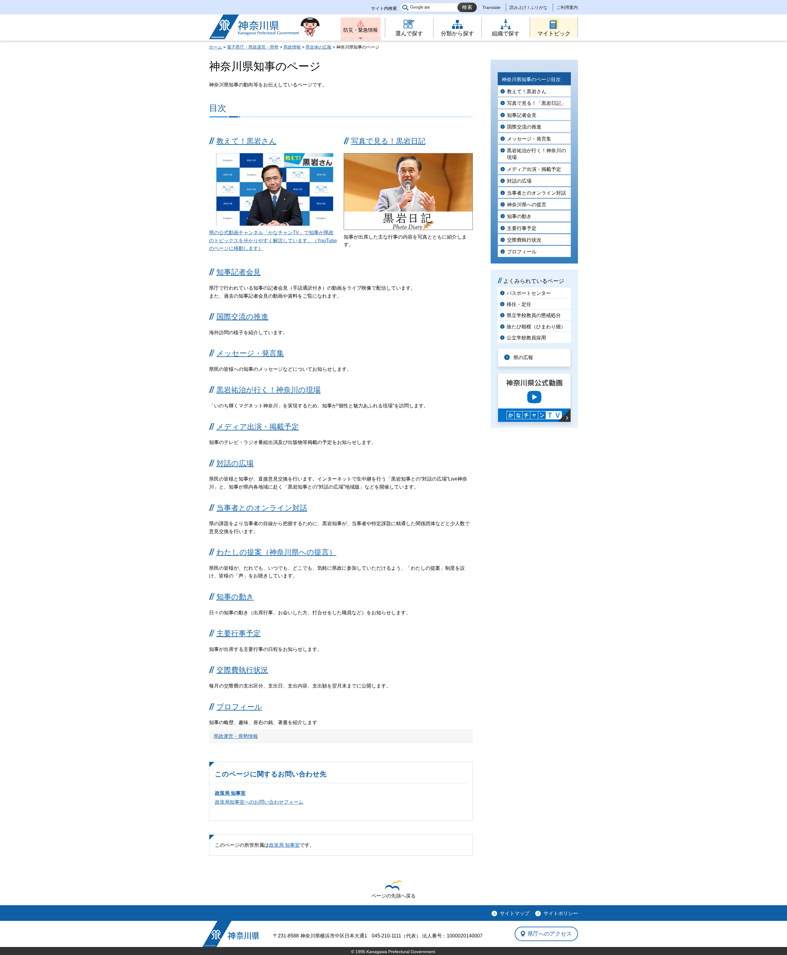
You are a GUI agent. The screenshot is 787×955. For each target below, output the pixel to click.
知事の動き (235, 596)
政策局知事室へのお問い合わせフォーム (259, 802)
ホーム (215, 47)
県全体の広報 (318, 47)
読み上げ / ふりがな (528, 7)
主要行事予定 (238, 633)
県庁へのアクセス (550, 934)
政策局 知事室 (230, 793)
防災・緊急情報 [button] (360, 30)
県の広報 (523, 357)
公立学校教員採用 (526, 337)
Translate (491, 7)
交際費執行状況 (242, 670)
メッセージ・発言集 (250, 353)
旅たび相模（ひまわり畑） (536, 326)
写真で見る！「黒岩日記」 (536, 103)
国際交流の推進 (242, 316)
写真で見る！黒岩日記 (388, 141)
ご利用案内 (567, 7)
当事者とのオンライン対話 (261, 508)
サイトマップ (514, 913)
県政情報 (292, 47)
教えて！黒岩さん (246, 141)
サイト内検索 (384, 8)
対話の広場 (235, 463)
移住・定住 (519, 304)
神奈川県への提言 (526, 204)
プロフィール (239, 707)
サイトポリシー (561, 913)
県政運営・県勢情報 (236, 736)
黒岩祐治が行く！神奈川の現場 (268, 390)
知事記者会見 (238, 272)
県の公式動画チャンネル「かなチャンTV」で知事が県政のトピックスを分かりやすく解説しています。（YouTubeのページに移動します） (273, 240)
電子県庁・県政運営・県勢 (253, 47)
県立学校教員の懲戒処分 (534, 315)
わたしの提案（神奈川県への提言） (276, 552)
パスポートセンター (529, 293)
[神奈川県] (230, 934)
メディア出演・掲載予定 (257, 426)
